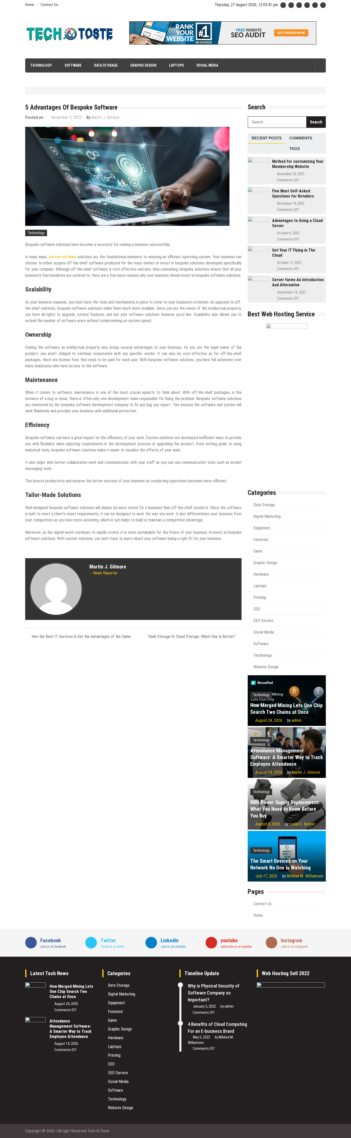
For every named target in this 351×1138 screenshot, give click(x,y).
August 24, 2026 (268, 720)
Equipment (261, 528)
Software (72, 65)
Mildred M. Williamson (305, 876)
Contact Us (49, 4)
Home (29, 4)
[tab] (266, 138)
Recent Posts (267, 138)
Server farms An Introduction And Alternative (298, 282)
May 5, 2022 (201, 1037)
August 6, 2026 (267, 824)
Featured (260, 539)
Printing (259, 597)
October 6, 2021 (288, 233)
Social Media (207, 65)
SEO (256, 609)
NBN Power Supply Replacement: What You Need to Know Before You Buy (285, 809)
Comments (300, 138)
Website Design (266, 666)
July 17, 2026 (266, 876)
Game (257, 551)
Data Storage (106, 65)
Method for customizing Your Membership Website (298, 164)
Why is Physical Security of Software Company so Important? (213, 992)
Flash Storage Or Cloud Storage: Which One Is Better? (191, 636)
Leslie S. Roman (302, 824)
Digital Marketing (267, 516)
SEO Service (263, 620)
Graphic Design (143, 65)
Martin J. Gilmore (105, 117)
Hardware (261, 574)
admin (297, 720)
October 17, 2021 (289, 263)
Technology (41, 65)
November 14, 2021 (291, 203)
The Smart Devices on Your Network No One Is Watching (280, 864)
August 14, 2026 (268, 772)
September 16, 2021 (291, 292)
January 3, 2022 (204, 1006)
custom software (63, 256)
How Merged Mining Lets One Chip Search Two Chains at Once (286, 708)
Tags (294, 148)
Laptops (176, 65)
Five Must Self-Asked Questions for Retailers (293, 194)
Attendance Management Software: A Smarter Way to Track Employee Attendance (286, 757)
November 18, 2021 (291, 174)
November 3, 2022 (66, 117)
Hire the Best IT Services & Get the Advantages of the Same (81, 636)
